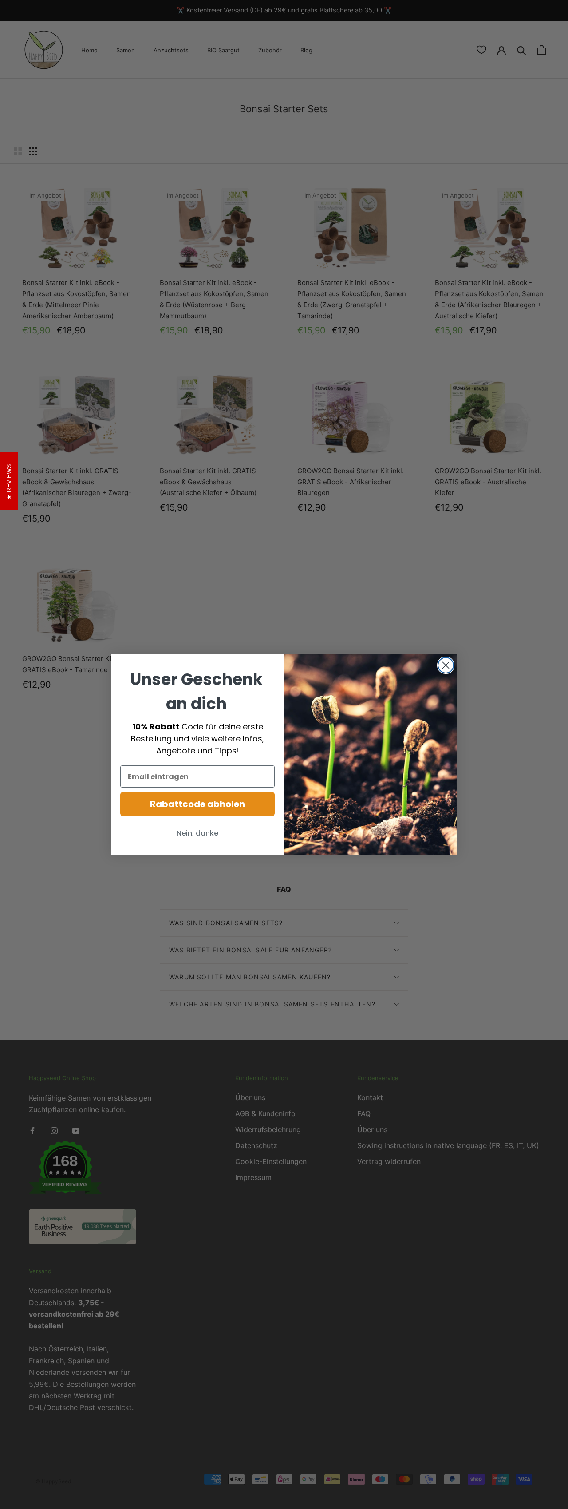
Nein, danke (197, 833)
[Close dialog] (446, 665)
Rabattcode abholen (197, 804)
